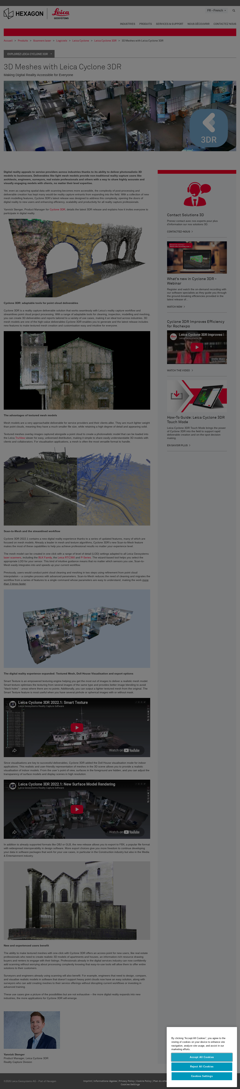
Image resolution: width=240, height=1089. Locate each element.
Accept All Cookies (202, 1057)
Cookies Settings (202, 1076)
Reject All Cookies (202, 1066)
